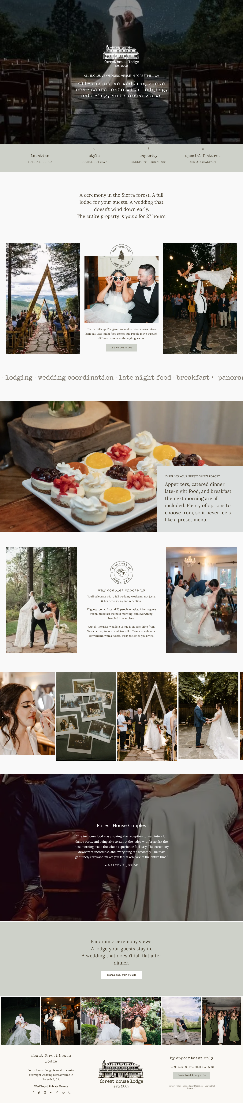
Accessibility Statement (193, 1086)
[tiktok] (39, 1092)
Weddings (40, 1086)
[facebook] (33, 1092)
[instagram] (45, 1092)
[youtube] (51, 1092)
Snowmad (191, 1088)
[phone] (69, 1092)
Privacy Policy (175, 1086)
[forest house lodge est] (121, 1057)
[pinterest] (57, 1092)
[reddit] (63, 1092)
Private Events (58, 1086)
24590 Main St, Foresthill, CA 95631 (192, 1067)
